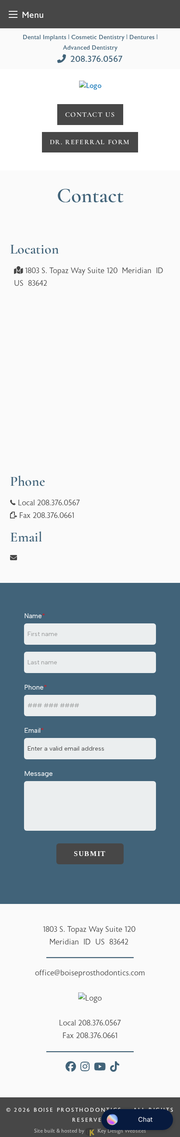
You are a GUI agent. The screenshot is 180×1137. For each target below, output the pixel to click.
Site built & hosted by (89, 1131)
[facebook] (71, 1068)
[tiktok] (114, 1068)
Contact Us (90, 114)
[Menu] (13, 14)
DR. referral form (90, 142)
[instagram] (85, 1068)
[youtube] (100, 1068)
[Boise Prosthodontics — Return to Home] (90, 85)
